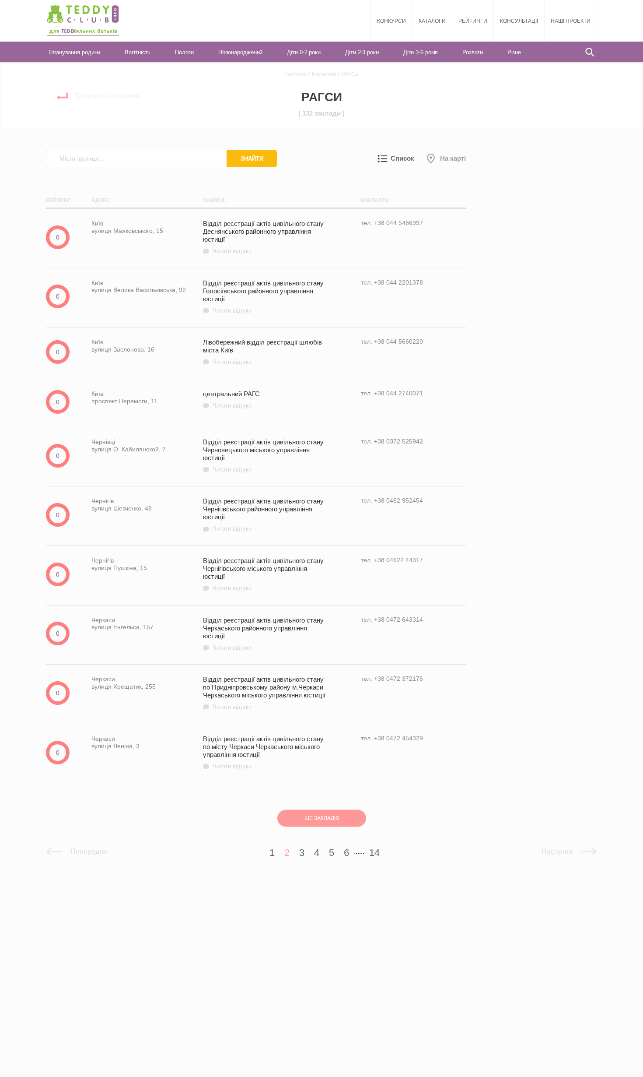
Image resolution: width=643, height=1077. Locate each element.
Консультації (519, 21)
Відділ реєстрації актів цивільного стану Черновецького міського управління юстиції (263, 455)
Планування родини (74, 52)
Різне (514, 52)
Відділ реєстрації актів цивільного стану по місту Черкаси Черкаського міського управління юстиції (263, 752)
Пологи (184, 52)
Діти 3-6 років (420, 52)
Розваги (472, 52)
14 (374, 852)
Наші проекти (571, 21)
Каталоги (432, 21)
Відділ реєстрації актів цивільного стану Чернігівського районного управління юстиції (263, 514)
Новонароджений (240, 52)
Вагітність (137, 52)
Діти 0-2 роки (304, 52)
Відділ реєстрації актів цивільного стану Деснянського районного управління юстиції (263, 237)
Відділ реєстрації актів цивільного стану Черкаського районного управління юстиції (263, 633)
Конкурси (391, 21)
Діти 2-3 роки (362, 52)
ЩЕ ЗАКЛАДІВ (321, 818)
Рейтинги (472, 21)
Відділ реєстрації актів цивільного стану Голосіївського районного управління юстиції (263, 296)
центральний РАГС (231, 399)
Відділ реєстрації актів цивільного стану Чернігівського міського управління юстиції (263, 574)
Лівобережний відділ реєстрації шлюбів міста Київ (262, 351)
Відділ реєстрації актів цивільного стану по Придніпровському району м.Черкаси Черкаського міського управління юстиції (264, 693)
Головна (296, 74)
